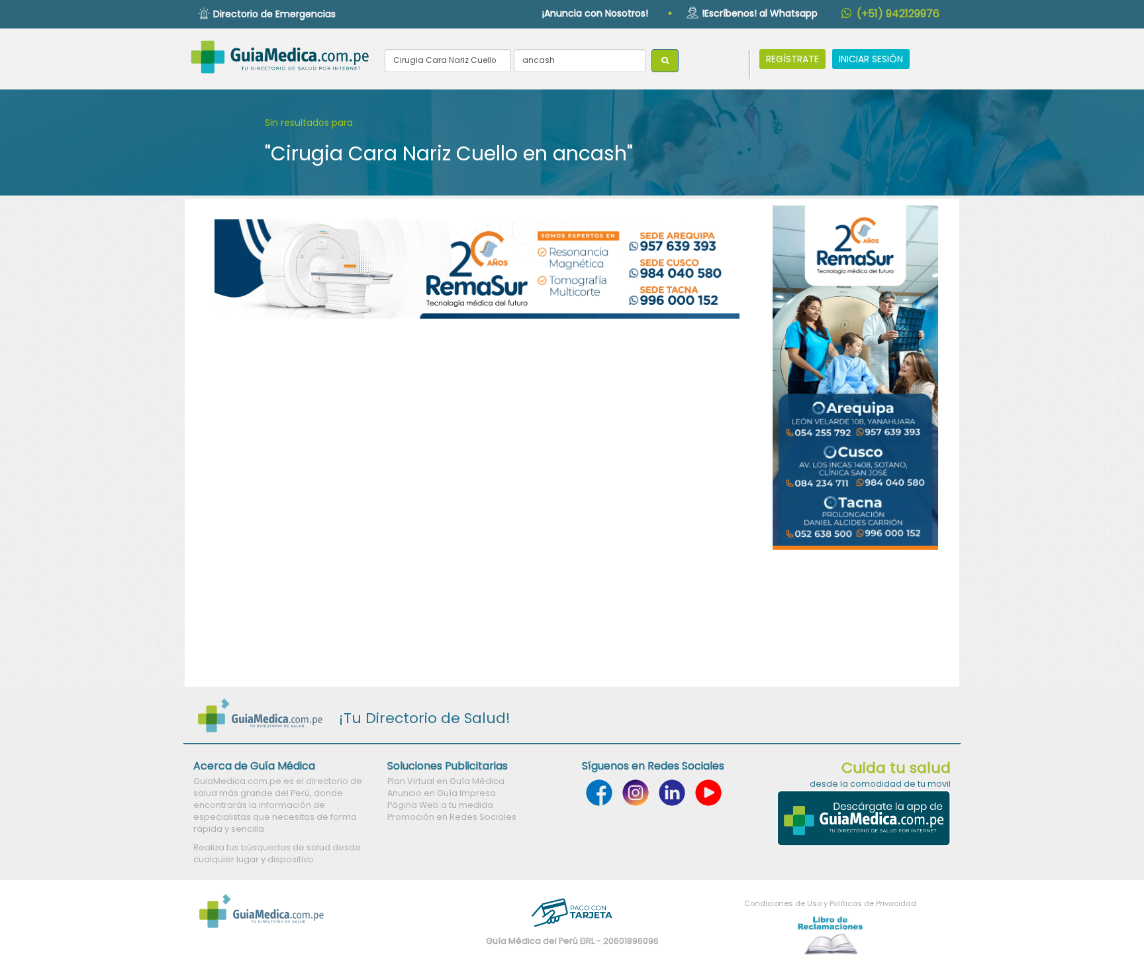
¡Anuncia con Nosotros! (595, 13)
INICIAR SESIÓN (871, 59)
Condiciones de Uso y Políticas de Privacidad (830, 903)
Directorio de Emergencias (274, 14)
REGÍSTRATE (792, 59)
